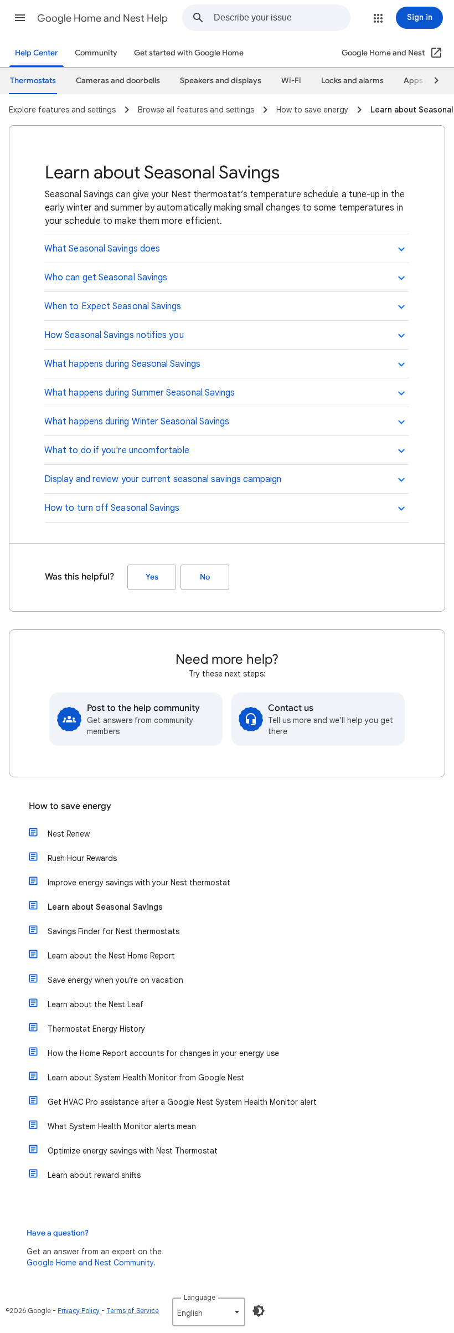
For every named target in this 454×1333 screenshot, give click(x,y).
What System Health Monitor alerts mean (122, 1126)
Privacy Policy (79, 1310)
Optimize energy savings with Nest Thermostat (133, 1151)
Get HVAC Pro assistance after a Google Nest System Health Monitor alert (182, 1102)
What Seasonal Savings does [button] (102, 248)
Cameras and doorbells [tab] (118, 80)
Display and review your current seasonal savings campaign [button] (163, 479)
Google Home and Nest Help (102, 18)
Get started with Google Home (189, 53)
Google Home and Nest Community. (91, 1263)
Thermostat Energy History (96, 1029)
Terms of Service (132, 1310)
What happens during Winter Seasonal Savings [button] (136, 421)
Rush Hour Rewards (82, 858)
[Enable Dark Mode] (258, 1311)
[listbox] (208, 1312)
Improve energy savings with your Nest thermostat (139, 883)
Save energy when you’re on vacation (115, 980)
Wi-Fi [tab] (291, 80)
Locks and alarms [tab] (352, 80)
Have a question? (58, 1233)
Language (199, 1297)
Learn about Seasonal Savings (105, 907)
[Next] (431, 81)
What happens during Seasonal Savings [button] (122, 364)
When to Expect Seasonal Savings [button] (112, 306)
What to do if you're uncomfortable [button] (116, 450)
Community (96, 53)
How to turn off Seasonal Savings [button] (112, 508)
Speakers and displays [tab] (220, 80)
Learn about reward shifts (94, 1175)
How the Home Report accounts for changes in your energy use (163, 1053)
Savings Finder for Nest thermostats (113, 931)
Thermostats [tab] (33, 80)
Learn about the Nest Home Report (111, 956)
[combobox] (282, 17)
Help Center (36, 53)
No (205, 577)
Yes (152, 577)
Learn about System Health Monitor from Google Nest (146, 1078)
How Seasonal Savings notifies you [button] (114, 335)
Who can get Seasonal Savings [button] (105, 277)
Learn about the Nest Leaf (95, 1004)
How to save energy (70, 806)
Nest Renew (69, 834)
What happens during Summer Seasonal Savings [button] (139, 392)
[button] (20, 17)
